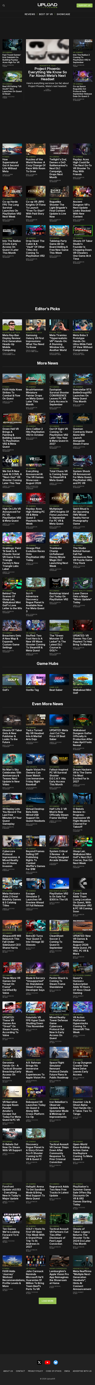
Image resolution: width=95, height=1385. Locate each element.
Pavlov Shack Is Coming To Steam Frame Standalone (58, 982)
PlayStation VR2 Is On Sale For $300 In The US (58, 896)
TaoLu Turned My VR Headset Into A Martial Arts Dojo (35, 735)
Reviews (30, 14)
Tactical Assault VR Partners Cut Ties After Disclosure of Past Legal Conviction (59, 1236)
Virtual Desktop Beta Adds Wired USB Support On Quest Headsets (35, 814)
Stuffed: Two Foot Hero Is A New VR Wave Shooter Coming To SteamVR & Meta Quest (35, 643)
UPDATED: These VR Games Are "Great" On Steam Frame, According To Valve (10, 1026)
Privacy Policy (35, 1371)
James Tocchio (8, 96)
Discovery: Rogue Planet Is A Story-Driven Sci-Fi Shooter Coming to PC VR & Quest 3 (35, 1152)
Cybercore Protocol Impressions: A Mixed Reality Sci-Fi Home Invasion (11, 859)
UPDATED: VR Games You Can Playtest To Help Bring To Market (82, 640)
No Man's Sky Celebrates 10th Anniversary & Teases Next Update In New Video (11, 777)
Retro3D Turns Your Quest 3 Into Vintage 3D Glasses (35, 940)
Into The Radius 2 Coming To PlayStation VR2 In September (81, 59)
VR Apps (6, 806)
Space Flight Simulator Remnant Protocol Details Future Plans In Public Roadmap (58, 1070)
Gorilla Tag (32, 689)
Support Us (85, 5)
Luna (47, 89)
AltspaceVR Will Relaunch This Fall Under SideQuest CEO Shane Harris (11, 941)
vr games (77, 849)
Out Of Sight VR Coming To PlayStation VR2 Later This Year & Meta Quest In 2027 (58, 436)
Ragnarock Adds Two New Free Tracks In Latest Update (59, 1191)
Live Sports (31, 767)
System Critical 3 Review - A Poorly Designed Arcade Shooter (59, 856)
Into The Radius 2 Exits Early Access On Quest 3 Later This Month (11, 246)
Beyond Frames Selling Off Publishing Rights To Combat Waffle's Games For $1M (35, 860)
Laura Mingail (31, 787)
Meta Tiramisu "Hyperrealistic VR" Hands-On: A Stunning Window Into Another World (58, 343)
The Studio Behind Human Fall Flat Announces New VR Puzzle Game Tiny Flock (82, 556)
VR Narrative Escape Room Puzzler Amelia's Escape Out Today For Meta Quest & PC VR (11, 1111)
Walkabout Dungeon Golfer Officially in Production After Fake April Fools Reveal (83, 738)
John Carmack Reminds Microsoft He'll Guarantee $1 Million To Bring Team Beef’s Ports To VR (35, 1280)
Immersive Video (33, 1060)
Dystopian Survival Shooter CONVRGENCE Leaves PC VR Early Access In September (59, 397)
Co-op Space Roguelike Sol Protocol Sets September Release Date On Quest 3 (82, 91)
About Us (8, 1371)
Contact (20, 1371)
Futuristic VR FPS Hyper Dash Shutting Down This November (35, 1022)
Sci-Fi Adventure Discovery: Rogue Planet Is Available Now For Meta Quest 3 (35, 602)
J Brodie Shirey (32, 742)
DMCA (67, 1371)
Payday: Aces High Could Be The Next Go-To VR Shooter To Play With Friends (82, 167)
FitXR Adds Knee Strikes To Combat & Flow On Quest (12, 394)
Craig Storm (7, 174)
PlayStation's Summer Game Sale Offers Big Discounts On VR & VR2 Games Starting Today (82, 1195)
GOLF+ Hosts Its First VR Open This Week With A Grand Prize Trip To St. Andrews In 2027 (35, 1237)
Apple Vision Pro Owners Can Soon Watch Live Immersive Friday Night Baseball (35, 777)
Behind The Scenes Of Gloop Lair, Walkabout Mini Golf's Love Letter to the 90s (12, 601)
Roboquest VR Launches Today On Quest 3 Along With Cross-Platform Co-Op (36, 1109)
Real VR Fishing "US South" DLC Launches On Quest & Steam (12, 90)
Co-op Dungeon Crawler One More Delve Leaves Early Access (82, 1068)
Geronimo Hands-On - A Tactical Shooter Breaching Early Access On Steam (12, 1070)
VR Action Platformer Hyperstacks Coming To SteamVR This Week (81, 1025)
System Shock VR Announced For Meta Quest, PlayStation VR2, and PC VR (82, 477)
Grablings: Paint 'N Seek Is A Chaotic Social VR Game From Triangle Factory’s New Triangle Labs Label (11, 558)
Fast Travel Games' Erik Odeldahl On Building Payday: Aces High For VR (11, 59)
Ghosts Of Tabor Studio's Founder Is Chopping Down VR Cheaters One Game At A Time (83, 249)
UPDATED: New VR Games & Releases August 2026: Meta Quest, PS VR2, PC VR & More (82, 944)
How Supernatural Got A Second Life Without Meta (10, 165)
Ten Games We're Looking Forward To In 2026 (10, 1233)
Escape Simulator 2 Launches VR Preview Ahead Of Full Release (35, 899)
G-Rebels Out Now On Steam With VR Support (12, 1147)
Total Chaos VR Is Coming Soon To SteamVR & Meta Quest (58, 476)
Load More (47, 1301)
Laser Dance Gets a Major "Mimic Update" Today (82, 598)
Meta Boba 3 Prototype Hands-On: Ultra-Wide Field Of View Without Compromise (82, 343)
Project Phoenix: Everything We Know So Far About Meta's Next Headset (47, 74)
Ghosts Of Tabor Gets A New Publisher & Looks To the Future (12, 736)
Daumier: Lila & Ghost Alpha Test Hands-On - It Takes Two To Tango (83, 1108)
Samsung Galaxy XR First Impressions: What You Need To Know (35, 341)
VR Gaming (7, 52)
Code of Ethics (53, 1371)
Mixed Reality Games (82, 506)
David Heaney (7, 353)
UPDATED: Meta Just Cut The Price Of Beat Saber (58, 735)
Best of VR (46, 14)
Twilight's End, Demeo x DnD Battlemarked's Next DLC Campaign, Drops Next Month (58, 168)
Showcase (63, 14)
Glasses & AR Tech (11, 333)
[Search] (3, 5)
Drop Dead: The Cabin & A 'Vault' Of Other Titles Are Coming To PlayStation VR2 (35, 248)
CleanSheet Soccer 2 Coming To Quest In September (56, 941)
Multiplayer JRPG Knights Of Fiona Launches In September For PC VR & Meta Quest (59, 516)
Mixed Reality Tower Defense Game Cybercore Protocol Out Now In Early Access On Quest (58, 1028)
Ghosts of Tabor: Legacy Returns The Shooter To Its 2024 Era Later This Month (82, 1236)
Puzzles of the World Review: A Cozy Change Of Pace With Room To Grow (36, 165)
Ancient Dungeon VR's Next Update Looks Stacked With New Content (81, 209)
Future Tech (55, 333)
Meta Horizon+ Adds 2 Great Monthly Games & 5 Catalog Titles (11, 899)
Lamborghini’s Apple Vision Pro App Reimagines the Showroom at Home (59, 1277)
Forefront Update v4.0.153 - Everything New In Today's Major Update (11, 1192)
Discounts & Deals (58, 891)
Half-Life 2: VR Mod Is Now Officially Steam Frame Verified (59, 813)
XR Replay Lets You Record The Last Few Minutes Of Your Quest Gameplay (12, 816)
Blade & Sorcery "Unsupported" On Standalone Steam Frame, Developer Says (35, 984)
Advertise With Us (82, 1371)
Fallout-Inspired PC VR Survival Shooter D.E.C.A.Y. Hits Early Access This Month (58, 777)
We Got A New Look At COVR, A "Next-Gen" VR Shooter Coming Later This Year (12, 477)
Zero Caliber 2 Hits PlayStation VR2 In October (35, 431)
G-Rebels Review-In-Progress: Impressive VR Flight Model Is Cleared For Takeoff (81, 817)
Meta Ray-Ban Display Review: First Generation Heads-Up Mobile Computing (12, 343)
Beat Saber (56, 689)
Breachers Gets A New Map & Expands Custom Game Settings (11, 641)
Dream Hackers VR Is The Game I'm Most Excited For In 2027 (82, 775)
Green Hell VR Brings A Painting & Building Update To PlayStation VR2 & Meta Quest (11, 437)
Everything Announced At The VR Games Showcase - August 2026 (35, 477)
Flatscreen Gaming (82, 975)
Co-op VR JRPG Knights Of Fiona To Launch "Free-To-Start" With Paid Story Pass (36, 209)
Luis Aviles (53, 863)
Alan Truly (30, 948)
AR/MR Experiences (58, 1268)
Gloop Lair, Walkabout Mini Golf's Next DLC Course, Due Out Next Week (83, 857)
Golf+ (5, 689)
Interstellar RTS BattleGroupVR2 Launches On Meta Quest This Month (82, 395)
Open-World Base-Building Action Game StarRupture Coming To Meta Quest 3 (82, 1152)
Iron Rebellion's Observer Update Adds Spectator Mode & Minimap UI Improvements (59, 1109)
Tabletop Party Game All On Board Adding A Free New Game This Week (58, 246)
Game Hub (7, 687)
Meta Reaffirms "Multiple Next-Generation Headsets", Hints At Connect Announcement (82, 1280)
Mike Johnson (8, 65)
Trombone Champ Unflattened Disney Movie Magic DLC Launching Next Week (58, 557)
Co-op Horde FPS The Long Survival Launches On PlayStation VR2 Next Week (11, 209)
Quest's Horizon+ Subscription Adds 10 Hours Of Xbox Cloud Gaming (81, 985)
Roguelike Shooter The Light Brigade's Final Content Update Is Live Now (58, 209)
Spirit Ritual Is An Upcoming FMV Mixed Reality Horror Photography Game (81, 516)
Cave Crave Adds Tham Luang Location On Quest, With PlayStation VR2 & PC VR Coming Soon (82, 902)
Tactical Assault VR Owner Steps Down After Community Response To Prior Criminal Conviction (59, 1153)
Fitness (5, 157)
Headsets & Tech (48, 66)
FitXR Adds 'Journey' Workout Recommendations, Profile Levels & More (13, 1279)
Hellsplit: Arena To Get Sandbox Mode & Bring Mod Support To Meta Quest (35, 1192)
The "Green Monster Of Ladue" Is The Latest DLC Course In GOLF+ (57, 643)
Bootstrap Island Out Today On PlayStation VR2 (59, 596)
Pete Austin (77, 830)
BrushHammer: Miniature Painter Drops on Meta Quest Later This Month (35, 397)
